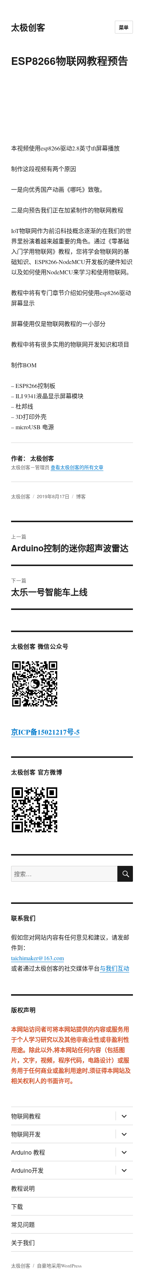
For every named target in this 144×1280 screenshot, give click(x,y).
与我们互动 (114, 968)
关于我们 (23, 1242)
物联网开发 (26, 1134)
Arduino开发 (27, 1170)
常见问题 (23, 1224)
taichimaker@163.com (37, 958)
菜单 (124, 27)
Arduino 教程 (28, 1152)
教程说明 (23, 1188)
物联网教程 (26, 1116)
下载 (17, 1206)
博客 (81, 496)
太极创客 (28, 27)
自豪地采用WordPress (59, 1265)
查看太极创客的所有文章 (77, 467)
